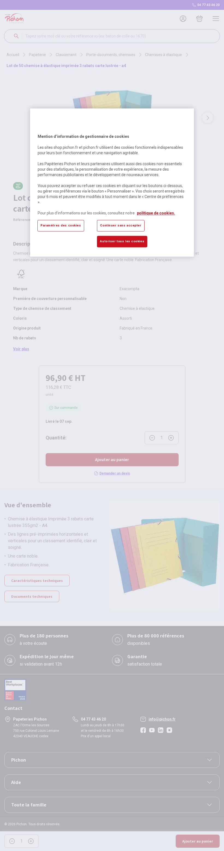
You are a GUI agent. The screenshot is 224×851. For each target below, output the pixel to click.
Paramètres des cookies (60, 226)
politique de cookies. (156, 213)
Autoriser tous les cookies (122, 241)
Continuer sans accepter (120, 226)
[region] (112, 182)
